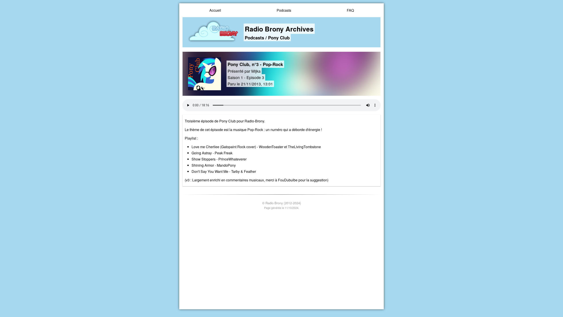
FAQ (350, 10)
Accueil (215, 10)
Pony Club (279, 37)
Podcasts (284, 10)
